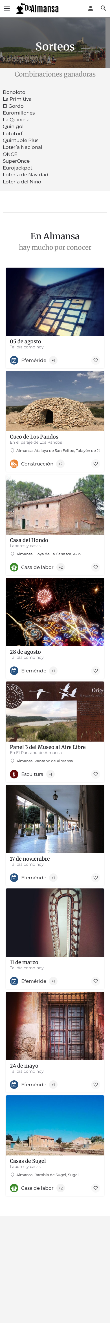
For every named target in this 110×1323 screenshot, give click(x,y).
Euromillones (19, 113)
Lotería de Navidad (26, 174)
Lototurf (13, 133)
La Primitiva (17, 99)
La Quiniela (16, 119)
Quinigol (13, 126)
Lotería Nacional (22, 147)
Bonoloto (14, 92)
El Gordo (13, 106)
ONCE (10, 154)
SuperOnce (16, 161)
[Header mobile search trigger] (103, 8)
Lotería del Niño (22, 182)
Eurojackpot (17, 168)
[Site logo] (38, 8)
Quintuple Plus (20, 140)
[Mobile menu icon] (7, 8)
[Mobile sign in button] (90, 8)
